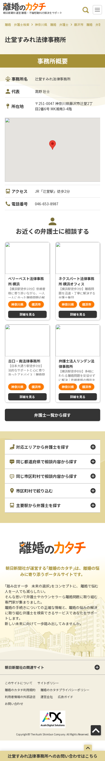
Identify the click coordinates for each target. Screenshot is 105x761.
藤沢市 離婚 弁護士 (89, 24)
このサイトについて (18, 683)
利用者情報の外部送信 (20, 696)
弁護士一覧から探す (52, 415)
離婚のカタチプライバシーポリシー (65, 690)
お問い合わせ (14, 703)
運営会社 (47, 696)
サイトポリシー (48, 683)
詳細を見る (27, 314)
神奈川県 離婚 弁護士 (52, 24)
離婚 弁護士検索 (17, 24)
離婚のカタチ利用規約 (20, 690)
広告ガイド (65, 696)
